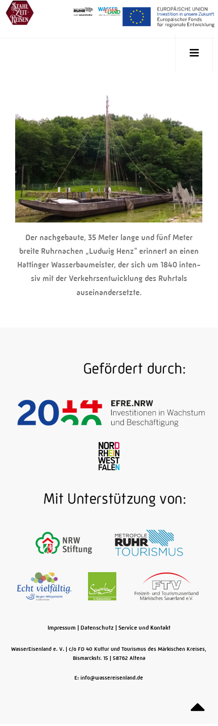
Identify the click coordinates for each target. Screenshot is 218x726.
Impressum (62, 627)
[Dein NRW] (108, 455)
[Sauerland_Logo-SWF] (102, 585)
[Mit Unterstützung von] (109, 498)
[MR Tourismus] (149, 542)
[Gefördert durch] (109, 368)
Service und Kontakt (144, 627)
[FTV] (166, 585)
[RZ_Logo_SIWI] (45, 585)
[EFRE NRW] (111, 412)
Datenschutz (97, 627)
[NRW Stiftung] (64, 542)
